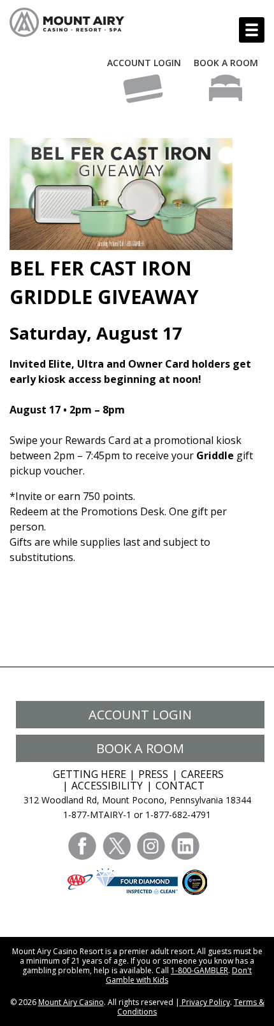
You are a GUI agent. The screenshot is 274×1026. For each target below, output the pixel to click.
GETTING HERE (89, 774)
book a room (140, 748)
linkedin (185, 846)
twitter (117, 846)
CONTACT (180, 786)
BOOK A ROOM (226, 63)
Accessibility (107, 786)
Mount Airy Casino (71, 1002)
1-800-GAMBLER (199, 970)
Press (153, 774)
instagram (151, 846)
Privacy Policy (205, 1002)
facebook (82, 846)
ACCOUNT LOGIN (144, 63)
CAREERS (202, 774)
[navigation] (251, 30)
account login (140, 714)
